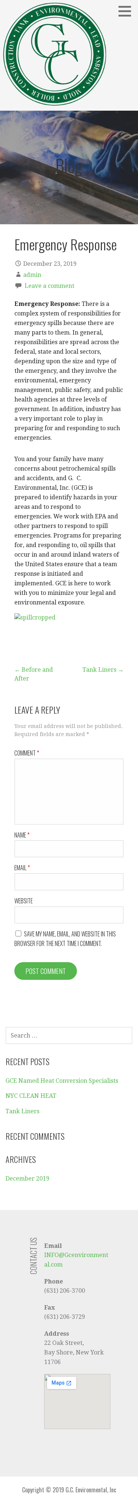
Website (23, 900)
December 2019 (27, 1178)
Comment (26, 753)
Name (21, 835)
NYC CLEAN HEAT (31, 1095)
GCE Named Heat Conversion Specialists (62, 1080)
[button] (127, 11)
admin (32, 274)
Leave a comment (49, 285)
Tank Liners (22, 1111)
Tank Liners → (103, 669)
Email (22, 867)
